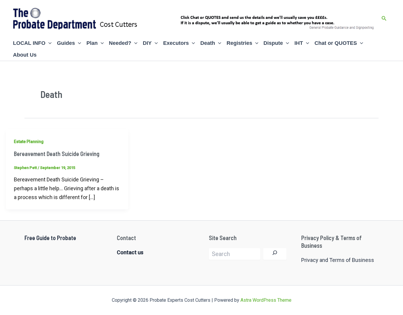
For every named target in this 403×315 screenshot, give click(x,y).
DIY (147, 43)
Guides (66, 43)
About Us (25, 55)
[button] (384, 18)
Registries (239, 43)
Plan (92, 43)
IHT (298, 43)
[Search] (274, 254)
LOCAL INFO (29, 43)
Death (207, 43)
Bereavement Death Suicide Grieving (56, 153)
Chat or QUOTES (335, 43)
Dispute (273, 43)
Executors (176, 43)
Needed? (120, 43)
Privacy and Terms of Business (337, 260)
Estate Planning (29, 141)
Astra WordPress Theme (265, 300)
